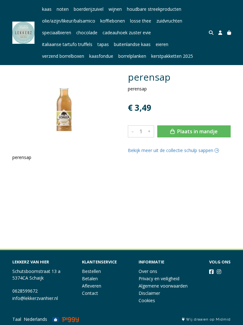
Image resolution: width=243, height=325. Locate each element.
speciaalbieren (56, 33)
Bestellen (91, 271)
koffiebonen (112, 21)
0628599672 (25, 291)
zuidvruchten (169, 21)
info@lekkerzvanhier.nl (35, 298)
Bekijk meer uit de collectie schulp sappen (171, 150)
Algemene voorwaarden (163, 286)
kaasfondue (101, 56)
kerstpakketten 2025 (172, 56)
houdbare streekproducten (154, 9)
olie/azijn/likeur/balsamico (68, 21)
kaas (47, 9)
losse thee (140, 21)
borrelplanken (132, 56)
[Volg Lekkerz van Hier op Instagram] (219, 271)
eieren (162, 44)
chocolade (86, 33)
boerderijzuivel (88, 9)
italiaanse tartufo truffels (67, 44)
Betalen (90, 278)
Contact (90, 293)
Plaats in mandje (197, 131)
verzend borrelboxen (63, 56)
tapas (103, 44)
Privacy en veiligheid (159, 278)
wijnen (115, 9)
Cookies (147, 300)
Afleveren (91, 286)
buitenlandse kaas (132, 44)
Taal (16, 319)
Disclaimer (149, 293)
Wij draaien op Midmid (208, 319)
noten (63, 9)
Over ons (148, 271)
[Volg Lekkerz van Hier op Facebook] (211, 271)
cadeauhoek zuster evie (127, 33)
